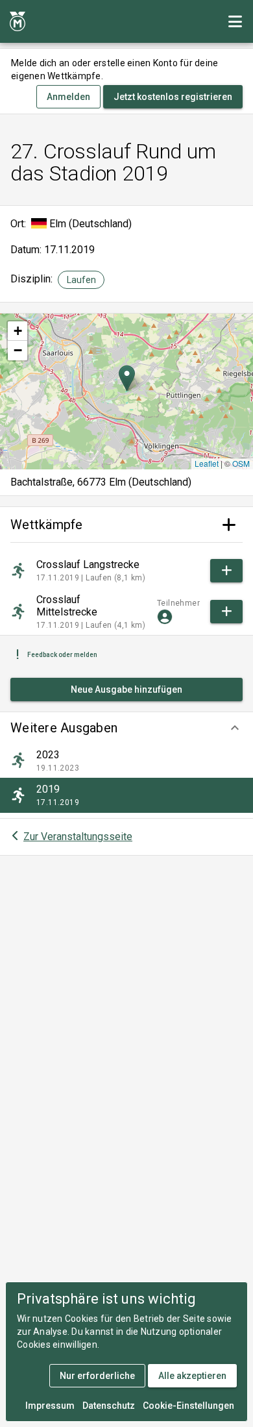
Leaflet (207, 463)
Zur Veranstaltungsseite (77, 836)
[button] (126, 727)
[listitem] (126, 760)
